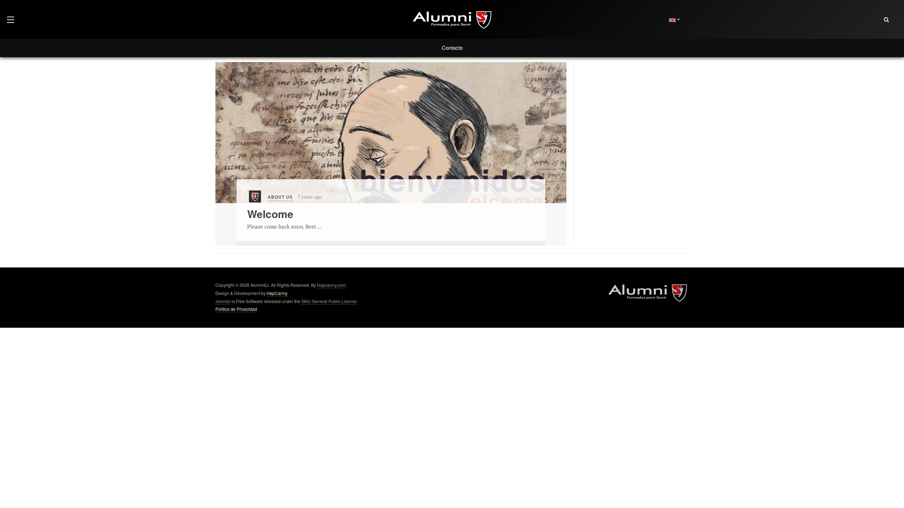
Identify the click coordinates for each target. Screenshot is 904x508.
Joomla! (223, 301)
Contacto (452, 47)
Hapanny (277, 293)
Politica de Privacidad (236, 309)
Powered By (648, 292)
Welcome (270, 213)
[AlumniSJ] (452, 19)
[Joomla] (255, 196)
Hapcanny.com (331, 285)
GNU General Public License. (329, 301)
